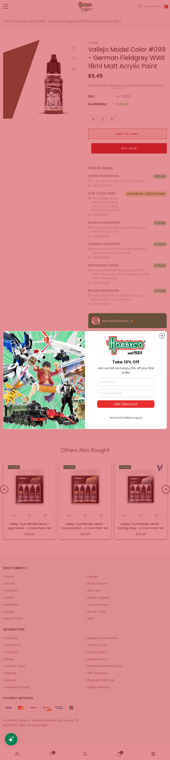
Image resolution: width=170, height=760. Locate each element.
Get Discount (125, 404)
